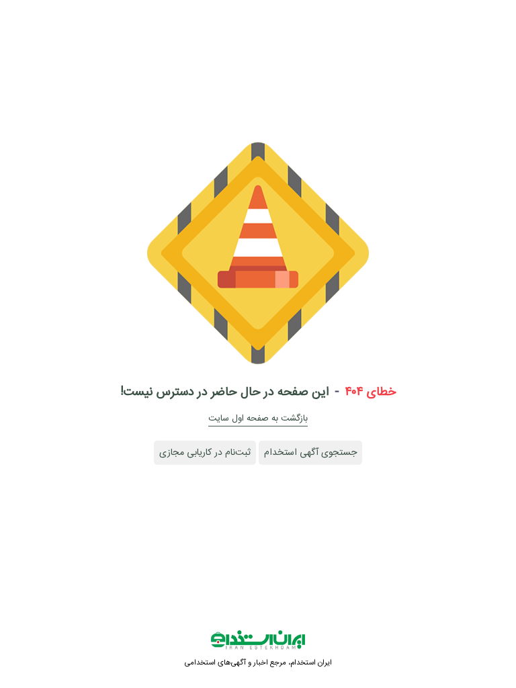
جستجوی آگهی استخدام (310, 453)
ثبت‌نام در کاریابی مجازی (205, 453)
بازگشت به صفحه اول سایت (258, 418)
